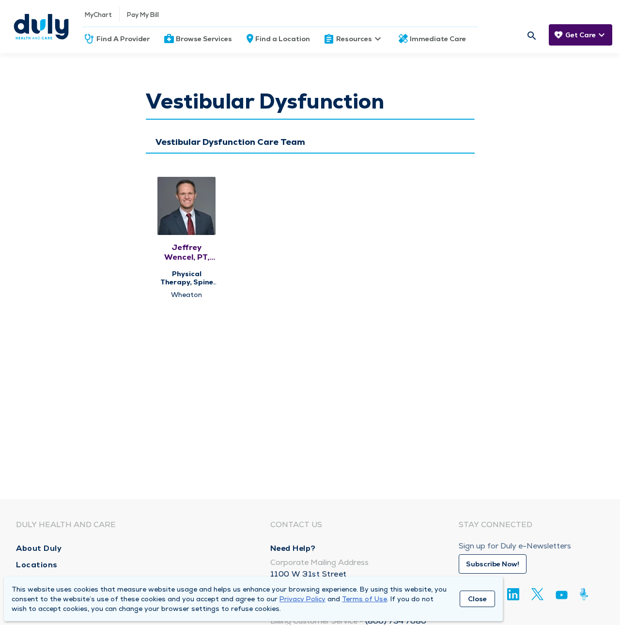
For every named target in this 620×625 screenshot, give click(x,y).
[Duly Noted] (586, 594)
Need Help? (293, 548)
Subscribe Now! (492, 564)
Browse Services (204, 38)
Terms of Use (364, 598)
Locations (37, 565)
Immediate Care (438, 38)
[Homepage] (41, 26)
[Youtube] (562, 597)
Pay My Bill (143, 15)
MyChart (98, 15)
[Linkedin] (513, 594)
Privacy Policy (302, 598)
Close (477, 598)
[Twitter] (537, 594)
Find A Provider (123, 38)
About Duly (39, 548)
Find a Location (282, 38)
